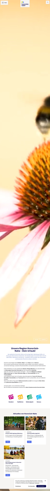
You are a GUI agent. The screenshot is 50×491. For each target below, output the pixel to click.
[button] (47, 2)
